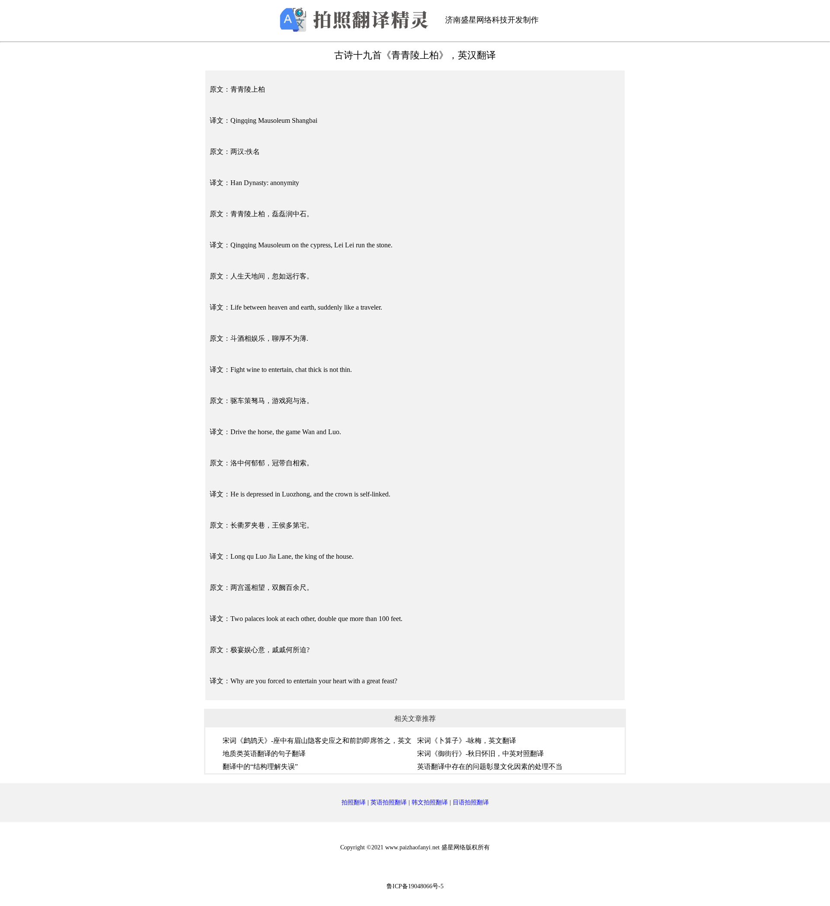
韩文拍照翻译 (430, 802)
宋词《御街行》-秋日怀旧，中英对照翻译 (480, 753)
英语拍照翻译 (388, 802)
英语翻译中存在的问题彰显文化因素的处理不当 (489, 766)
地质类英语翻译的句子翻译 (264, 753)
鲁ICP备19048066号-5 (415, 886)
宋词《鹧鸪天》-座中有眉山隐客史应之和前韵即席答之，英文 (317, 740)
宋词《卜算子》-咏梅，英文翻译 (466, 740)
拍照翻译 (354, 802)
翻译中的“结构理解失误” (260, 766)
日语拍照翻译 (471, 802)
